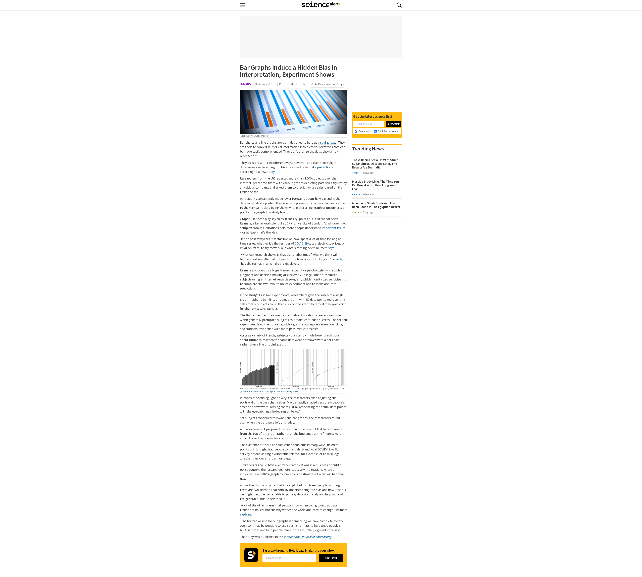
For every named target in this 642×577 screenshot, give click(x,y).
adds (339, 259)
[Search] (399, 5)
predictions (325, 167)
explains (245, 514)
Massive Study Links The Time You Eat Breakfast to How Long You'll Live (375, 185)
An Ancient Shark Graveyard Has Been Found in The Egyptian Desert (376, 205)
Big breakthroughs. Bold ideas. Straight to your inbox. (298, 550)
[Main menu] (243, 5)
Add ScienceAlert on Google (329, 84)
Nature (356, 212)
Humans (245, 84)
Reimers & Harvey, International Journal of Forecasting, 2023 (269, 391)
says (331, 248)
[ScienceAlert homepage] (321, 5)
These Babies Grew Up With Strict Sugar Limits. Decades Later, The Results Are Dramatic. (375, 163)
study (271, 172)
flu (337, 449)
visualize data (327, 142)
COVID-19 (301, 243)
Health (356, 173)
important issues (334, 228)
